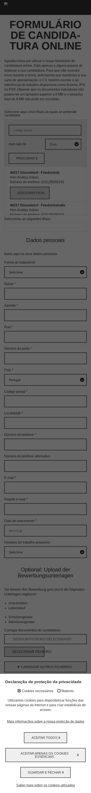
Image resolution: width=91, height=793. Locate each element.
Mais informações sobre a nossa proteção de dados (45, 721)
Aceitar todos (44, 737)
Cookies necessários (37, 691)
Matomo (68, 691)
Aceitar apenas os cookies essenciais (45, 755)
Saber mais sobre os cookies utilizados (45, 785)
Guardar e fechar (44, 772)
